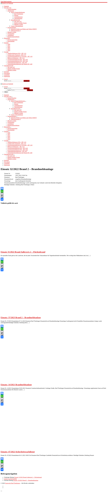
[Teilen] (54, 199)
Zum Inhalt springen (6, 1)
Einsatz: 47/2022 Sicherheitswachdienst (18, 452)
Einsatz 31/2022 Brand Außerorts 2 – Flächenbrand (23, 252)
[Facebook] (54, 188)
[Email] (54, 194)
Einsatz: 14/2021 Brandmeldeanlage (16, 385)
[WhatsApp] (54, 191)
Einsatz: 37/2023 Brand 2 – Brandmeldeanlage (21, 317)
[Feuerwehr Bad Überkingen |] (7, 3)
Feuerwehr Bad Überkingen (12, 483)
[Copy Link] (54, 196)
